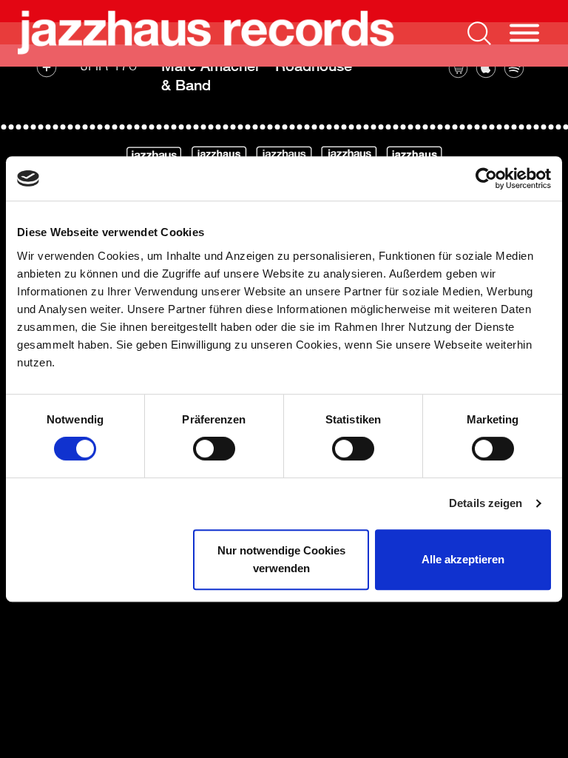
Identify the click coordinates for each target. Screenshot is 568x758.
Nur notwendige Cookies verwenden (281, 559)
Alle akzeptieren (463, 559)
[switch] (214, 448)
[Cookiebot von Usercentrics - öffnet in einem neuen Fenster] (486, 178)
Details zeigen (485, 503)
